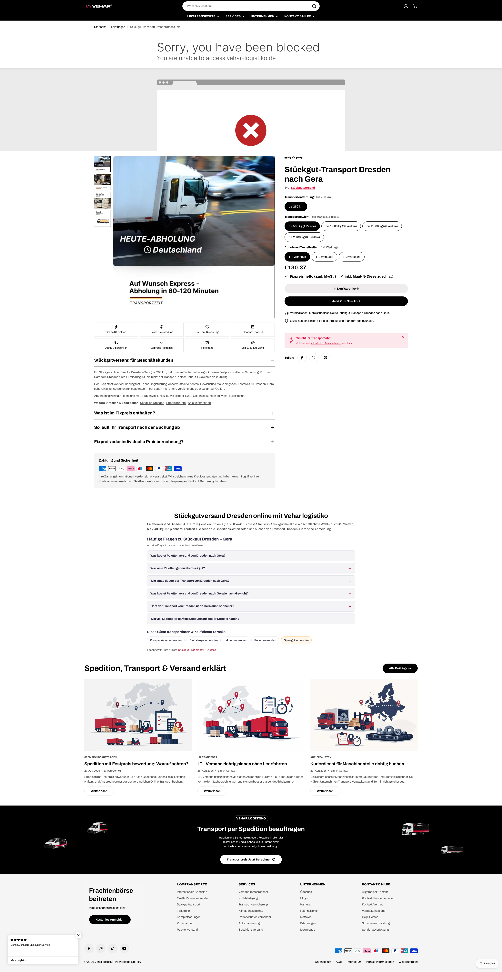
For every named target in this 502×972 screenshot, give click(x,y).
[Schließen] (403, 337)
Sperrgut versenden (296, 640)
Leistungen (118, 26)
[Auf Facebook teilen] (302, 357)
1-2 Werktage (351, 256)
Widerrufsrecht (408, 961)
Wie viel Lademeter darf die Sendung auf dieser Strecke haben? (194, 618)
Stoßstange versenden (203, 640)
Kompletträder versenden (166, 640)
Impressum (354, 961)
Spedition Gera (176, 402)
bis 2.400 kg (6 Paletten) (304, 237)
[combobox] (251, 6)
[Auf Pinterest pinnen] (325, 357)
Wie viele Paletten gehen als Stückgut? (177, 568)
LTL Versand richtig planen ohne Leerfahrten (242, 764)
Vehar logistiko (104, 961)
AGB (339, 961)
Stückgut (183, 649)
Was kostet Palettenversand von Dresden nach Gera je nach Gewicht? (199, 593)
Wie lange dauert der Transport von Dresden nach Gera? (189, 580)
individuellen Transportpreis (326, 343)
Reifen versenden (265, 640)
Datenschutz (323, 961)
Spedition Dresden (152, 402)
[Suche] (314, 6)
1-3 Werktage (324, 256)
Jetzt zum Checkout (346, 301)
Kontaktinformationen (380, 961)
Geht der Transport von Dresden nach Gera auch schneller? (192, 606)
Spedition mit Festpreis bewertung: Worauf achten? (136, 764)
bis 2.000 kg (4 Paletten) (382, 226)
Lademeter (197, 649)
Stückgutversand (303, 187)
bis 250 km (296, 206)
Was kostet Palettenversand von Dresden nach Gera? (188, 555)
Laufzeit (211, 649)
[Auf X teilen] (313, 357)
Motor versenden (236, 640)
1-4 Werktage (297, 256)
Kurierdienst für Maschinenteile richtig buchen (357, 764)
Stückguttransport (199, 402)
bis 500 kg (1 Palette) (302, 226)
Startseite (100, 26)
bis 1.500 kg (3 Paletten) (341, 226)
